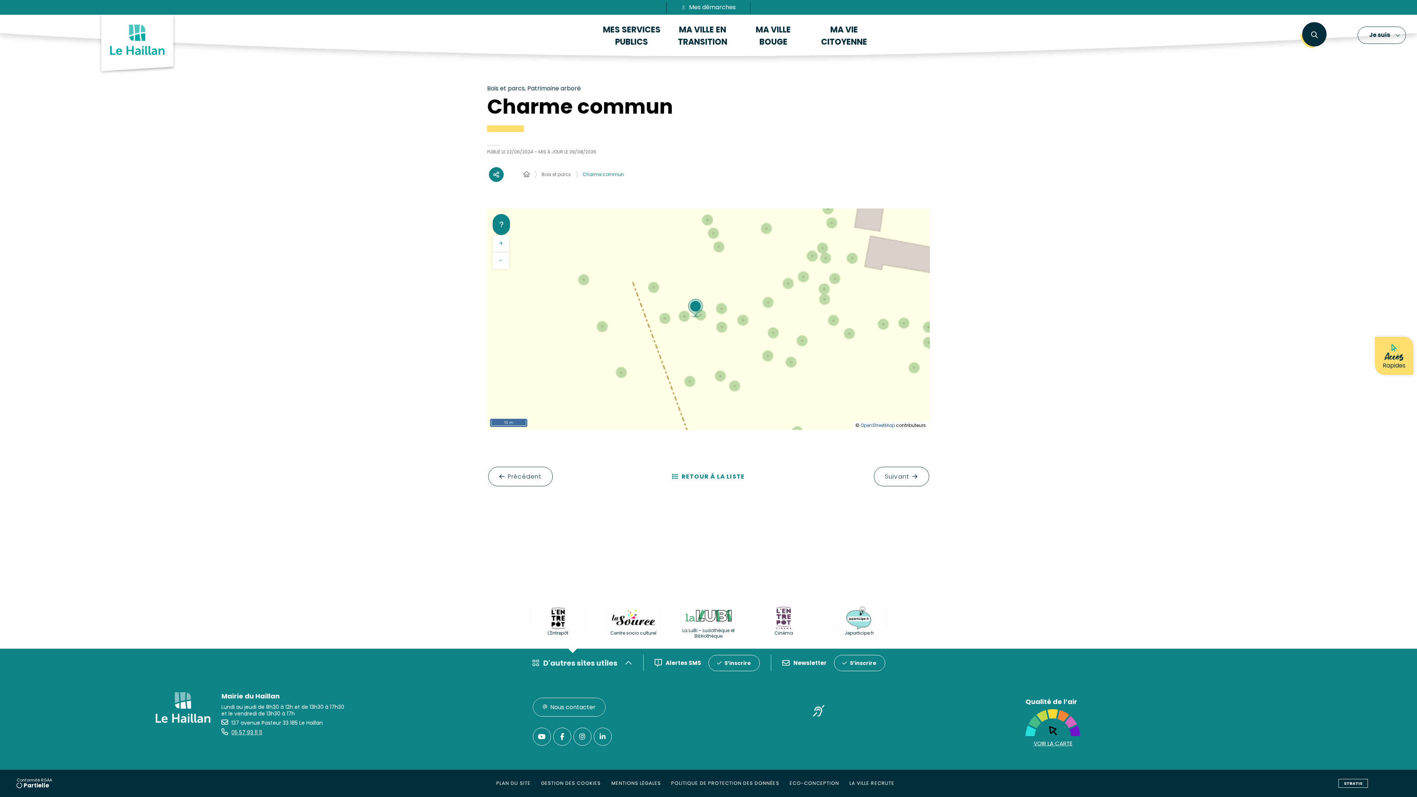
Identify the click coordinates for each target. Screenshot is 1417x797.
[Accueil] (526, 174)
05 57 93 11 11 (246, 732)
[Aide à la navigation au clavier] (501, 224)
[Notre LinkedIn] (603, 737)
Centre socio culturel (633, 633)
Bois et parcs (556, 174)
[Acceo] (818, 712)
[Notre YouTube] (542, 737)
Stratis (1353, 783)
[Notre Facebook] (562, 737)
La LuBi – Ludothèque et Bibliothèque (708, 633)
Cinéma (784, 633)
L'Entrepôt (558, 633)
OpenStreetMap (878, 425)
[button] (1314, 35)
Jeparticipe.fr (859, 633)
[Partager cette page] (496, 174)
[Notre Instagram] (582, 737)
